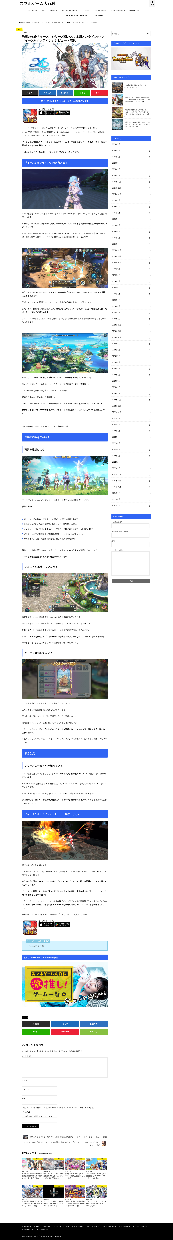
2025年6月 (116, 219)
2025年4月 (116, 231)
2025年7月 (116, 213)
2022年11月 (116, 406)
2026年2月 (116, 169)
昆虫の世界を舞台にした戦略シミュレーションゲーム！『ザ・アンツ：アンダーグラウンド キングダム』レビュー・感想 (137, 113)
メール (25, 1089)
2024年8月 (116, 275)
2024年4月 (116, 300)
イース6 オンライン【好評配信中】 (55, 426)
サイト (24, 1099)
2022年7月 (116, 431)
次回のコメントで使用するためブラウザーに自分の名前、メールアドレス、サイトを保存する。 (59, 1108)
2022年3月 (116, 456)
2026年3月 (116, 163)
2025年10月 (116, 194)
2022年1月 (116, 468)
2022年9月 (116, 418)
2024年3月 (116, 306)
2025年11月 (116, 188)
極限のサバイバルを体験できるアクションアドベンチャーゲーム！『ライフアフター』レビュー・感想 (137, 124)
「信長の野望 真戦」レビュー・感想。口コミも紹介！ (135, 86)
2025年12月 (116, 182)
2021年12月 (116, 474)
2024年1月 (116, 319)
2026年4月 (116, 157)
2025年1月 (116, 244)
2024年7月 (116, 281)
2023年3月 (116, 381)
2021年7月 (116, 505)
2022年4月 (116, 449)
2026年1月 (116, 175)
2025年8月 (116, 206)
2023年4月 (116, 375)
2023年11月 (116, 331)
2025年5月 (116, 225)
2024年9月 (116, 269)
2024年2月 (116, 312)
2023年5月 (116, 368)
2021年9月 (116, 493)
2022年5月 (116, 443)
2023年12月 (116, 325)
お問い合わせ (98, 15)
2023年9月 (116, 344)
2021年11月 (116, 481)
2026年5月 (116, 150)
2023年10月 (116, 337)
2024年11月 (116, 256)
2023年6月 (116, 362)
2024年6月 (116, 288)
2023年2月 (116, 387)
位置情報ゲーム (134, 10)
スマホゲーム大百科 (37, 3)
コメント (26, 1056)
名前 (24, 1080)
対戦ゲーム (53, 10)
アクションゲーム (100, 10)
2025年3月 (116, 238)
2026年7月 (116, 144)
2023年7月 (116, 356)
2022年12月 (116, 400)
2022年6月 (116, 437)
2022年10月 (116, 412)
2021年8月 (116, 499)
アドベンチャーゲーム (118, 10)
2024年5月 (116, 294)
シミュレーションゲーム (69, 10)
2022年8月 (116, 424)
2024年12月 (116, 250)
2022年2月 (116, 462)
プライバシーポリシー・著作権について (77, 15)
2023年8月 (116, 350)
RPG (43, 10)
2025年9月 (116, 200)
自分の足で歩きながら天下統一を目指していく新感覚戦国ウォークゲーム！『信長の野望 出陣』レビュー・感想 (137, 100)
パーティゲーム (32, 10)
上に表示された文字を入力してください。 (37, 1116)
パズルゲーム (86, 10)
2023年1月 (116, 393)
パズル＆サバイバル (36, 946)
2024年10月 (116, 263)
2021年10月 (116, 487)
